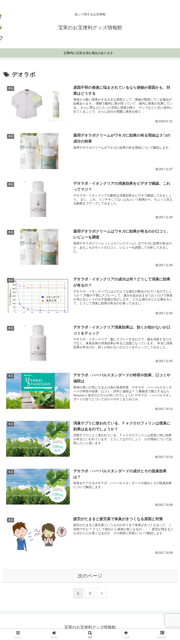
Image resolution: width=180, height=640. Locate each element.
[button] (166, 580)
